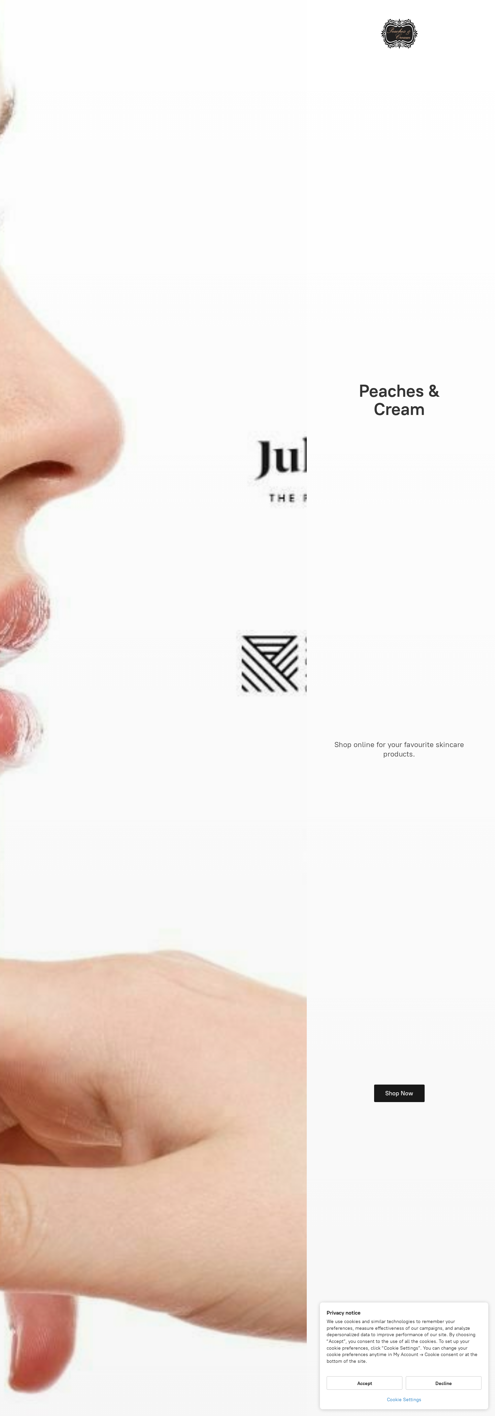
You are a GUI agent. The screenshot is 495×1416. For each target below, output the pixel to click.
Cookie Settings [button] (404, 1400)
